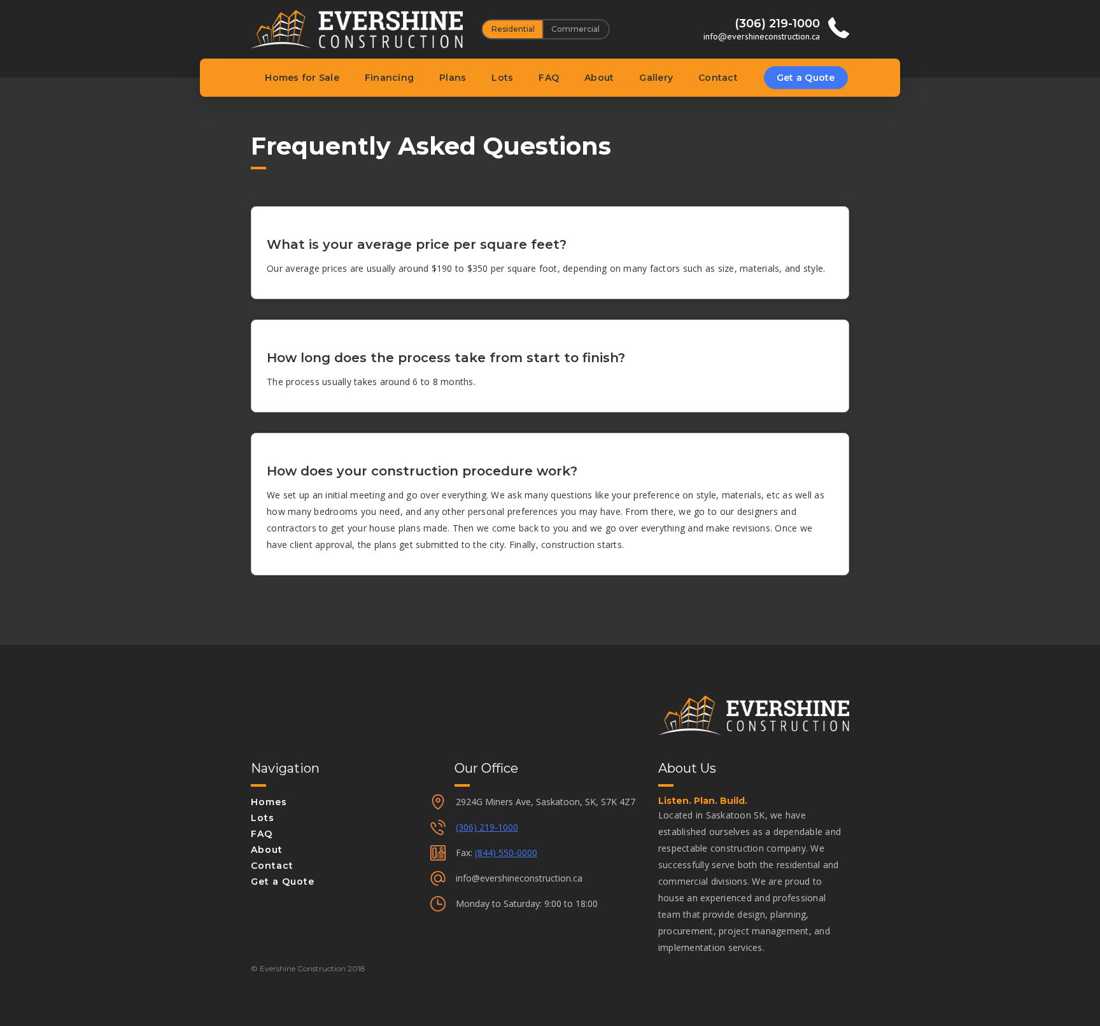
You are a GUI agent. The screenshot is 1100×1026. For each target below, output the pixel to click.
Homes (269, 802)
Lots (502, 77)
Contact (718, 77)
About (599, 77)
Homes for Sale (302, 77)
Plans (452, 77)
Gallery (656, 77)
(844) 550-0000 (506, 853)
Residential (513, 29)
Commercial (575, 29)
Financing (389, 77)
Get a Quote (806, 77)
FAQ (549, 77)
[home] (357, 29)
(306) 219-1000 (487, 827)
